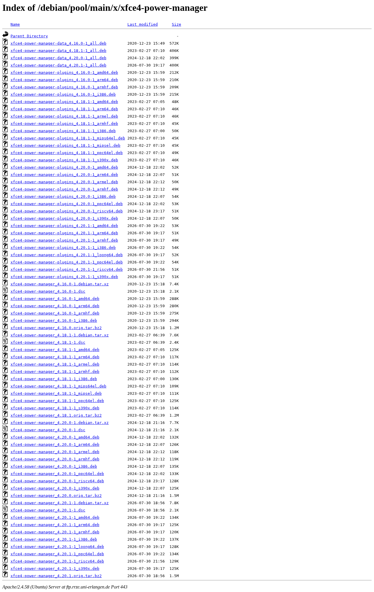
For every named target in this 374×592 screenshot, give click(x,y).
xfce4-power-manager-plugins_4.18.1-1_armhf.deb (64, 123)
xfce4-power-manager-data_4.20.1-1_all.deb (58, 65)
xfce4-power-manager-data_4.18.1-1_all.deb (58, 50)
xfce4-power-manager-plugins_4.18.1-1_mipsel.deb (65, 145)
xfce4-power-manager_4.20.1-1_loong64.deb (57, 546)
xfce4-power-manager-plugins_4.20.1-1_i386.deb (63, 247)
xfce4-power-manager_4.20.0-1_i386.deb (54, 466)
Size (176, 24)
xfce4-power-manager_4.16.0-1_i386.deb (54, 320)
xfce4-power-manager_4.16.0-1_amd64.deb (55, 298)
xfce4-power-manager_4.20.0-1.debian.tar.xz (60, 422)
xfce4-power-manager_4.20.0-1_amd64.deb (55, 437)
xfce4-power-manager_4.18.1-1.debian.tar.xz (60, 335)
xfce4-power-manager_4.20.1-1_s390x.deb (55, 568)
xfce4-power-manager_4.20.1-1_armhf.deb (55, 532)
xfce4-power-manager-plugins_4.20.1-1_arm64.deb (64, 233)
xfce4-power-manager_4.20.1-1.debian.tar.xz (60, 503)
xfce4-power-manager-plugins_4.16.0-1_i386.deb (63, 94)
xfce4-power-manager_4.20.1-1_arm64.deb (55, 525)
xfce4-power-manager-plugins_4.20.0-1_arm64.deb (64, 174)
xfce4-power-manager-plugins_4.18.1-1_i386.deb (63, 131)
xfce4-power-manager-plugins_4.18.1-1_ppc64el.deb (67, 153)
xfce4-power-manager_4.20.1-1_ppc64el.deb (57, 554)
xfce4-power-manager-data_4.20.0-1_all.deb (58, 58)
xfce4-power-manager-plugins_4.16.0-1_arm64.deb (64, 80)
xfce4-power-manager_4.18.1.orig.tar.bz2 (56, 415)
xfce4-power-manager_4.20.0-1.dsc (48, 430)
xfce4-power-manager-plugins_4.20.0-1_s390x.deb (64, 218)
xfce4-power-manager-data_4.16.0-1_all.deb (58, 43)
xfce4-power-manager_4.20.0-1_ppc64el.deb (57, 473)
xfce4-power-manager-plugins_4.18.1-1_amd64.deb (64, 101)
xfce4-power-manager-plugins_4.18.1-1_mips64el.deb (68, 138)
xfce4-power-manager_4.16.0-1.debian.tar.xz (60, 284)
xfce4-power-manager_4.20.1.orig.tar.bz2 (56, 576)
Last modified (142, 24)
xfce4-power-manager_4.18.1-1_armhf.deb (55, 371)
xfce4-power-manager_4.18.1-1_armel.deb (55, 364)
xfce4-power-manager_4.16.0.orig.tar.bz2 (56, 328)
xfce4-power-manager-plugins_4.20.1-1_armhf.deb (64, 240)
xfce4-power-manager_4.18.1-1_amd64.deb (55, 349)
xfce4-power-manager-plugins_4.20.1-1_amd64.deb (64, 225)
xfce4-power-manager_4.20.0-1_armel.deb (55, 452)
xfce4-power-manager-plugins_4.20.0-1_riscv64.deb (67, 211)
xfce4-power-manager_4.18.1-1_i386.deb (54, 379)
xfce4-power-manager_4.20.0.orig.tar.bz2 (56, 495)
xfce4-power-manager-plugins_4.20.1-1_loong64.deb (67, 255)
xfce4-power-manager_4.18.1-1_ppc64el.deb (57, 401)
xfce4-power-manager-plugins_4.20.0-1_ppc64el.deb (67, 204)
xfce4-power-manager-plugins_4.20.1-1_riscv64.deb (67, 269)
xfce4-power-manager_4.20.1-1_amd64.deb (55, 517)
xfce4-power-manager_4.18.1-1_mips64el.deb (58, 386)
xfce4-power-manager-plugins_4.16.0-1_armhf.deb (64, 87)
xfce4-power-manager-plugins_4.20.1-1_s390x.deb (64, 277)
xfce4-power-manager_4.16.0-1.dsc (48, 291)
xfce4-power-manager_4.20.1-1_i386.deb (54, 539)
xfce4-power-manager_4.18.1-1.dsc (48, 342)
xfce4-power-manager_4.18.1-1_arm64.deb (55, 357)
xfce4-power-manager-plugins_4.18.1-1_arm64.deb (64, 109)
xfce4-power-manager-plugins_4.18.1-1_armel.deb (64, 116)
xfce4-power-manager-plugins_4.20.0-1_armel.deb (64, 182)
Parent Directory (29, 36)
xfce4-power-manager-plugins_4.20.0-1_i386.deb (63, 196)
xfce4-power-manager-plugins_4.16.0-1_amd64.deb (64, 72)
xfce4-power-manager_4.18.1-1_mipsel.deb (56, 393)
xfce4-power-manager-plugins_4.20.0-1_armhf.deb (64, 189)
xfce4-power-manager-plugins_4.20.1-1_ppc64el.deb (67, 262)
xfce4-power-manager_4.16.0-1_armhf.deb (55, 313)
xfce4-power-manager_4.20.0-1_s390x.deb (55, 488)
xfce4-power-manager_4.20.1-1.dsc (48, 510)
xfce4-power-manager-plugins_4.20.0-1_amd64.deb (64, 167)
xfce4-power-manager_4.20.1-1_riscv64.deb (57, 561)
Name (15, 24)
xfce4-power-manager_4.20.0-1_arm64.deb (55, 444)
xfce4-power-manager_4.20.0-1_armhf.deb (55, 459)
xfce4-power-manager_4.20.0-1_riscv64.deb (57, 481)
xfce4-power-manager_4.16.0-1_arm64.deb (55, 306)
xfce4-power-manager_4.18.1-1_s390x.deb (55, 408)
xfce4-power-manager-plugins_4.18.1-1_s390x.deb (64, 160)
